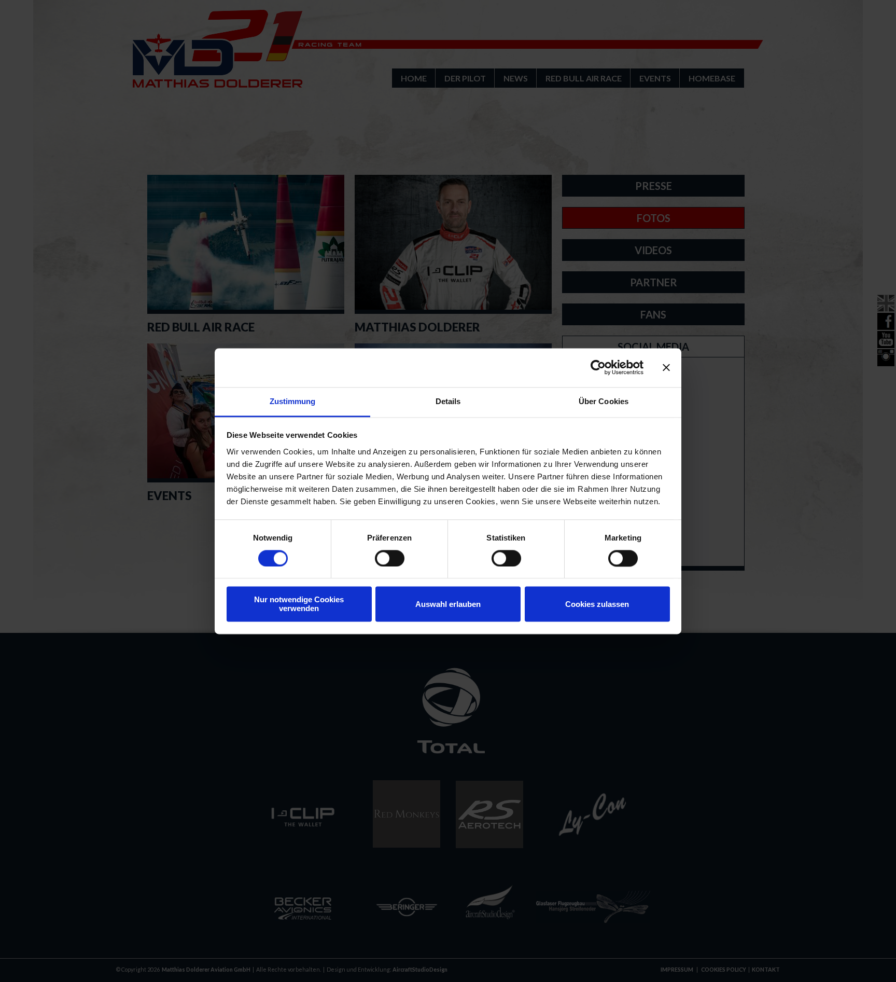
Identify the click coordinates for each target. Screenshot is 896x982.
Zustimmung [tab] (293, 401)
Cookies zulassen (597, 604)
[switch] (389, 558)
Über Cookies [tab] (603, 401)
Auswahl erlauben (448, 604)
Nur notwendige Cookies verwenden (299, 604)
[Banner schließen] (666, 367)
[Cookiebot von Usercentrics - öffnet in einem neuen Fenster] (598, 367)
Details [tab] (448, 401)
